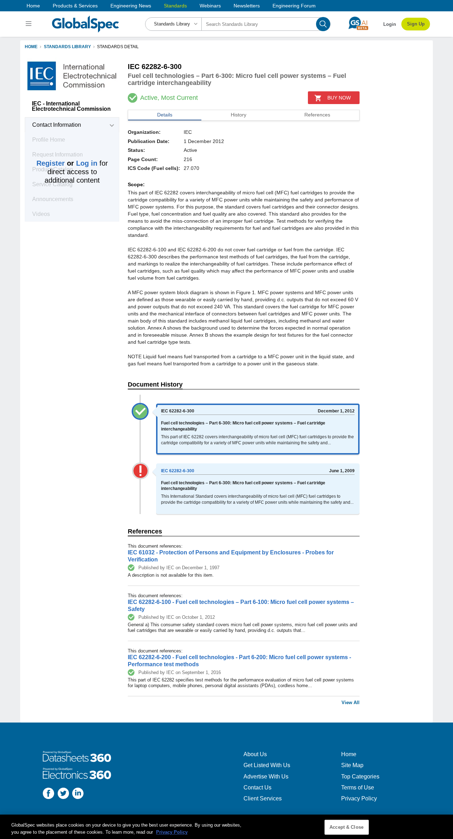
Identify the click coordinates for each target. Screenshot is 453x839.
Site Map (352, 765)
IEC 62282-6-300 (177, 470)
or (66, 163)
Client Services (262, 798)
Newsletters (247, 5)
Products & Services (75, 5)
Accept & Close (346, 827)
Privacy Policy (359, 798)
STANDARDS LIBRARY (67, 46)
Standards (175, 5)
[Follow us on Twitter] (63, 794)
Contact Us (257, 787)
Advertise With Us (265, 777)
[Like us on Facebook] (48, 794)
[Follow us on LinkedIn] (78, 794)
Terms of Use (357, 787)
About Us (255, 754)
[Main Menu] (29, 24)
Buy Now (339, 98)
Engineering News (130, 5)
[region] (226, 827)
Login (389, 24)
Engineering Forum (294, 5)
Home (33, 5)
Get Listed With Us (266, 765)
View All (351, 702)
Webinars (210, 5)
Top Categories (360, 777)
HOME (31, 46)
